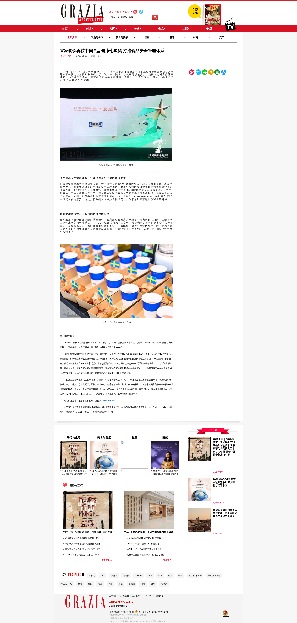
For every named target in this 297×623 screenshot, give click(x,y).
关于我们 (113, 596)
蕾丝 (180, 575)
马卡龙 (92, 575)
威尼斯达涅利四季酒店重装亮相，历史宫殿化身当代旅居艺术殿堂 (84, 538)
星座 (147, 37)
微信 (204, 73)
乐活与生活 (97, 37)
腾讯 (198, 73)
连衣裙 (132, 584)
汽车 (221, 37)
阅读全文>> (218, 472)
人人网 (224, 73)
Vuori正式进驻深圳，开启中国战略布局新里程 (149, 532)
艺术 (160, 575)
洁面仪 (126, 575)
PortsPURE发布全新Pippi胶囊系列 (143, 544)
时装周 (164, 584)
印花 (170, 575)
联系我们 (124, 596)
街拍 (90, 584)
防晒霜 (114, 575)
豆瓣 (217, 73)
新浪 (192, 73)
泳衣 (150, 575)
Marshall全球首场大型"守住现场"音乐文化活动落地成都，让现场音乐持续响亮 (146, 538)
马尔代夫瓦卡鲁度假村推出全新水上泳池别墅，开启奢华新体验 (84, 544)
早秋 (120, 584)
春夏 (100, 584)
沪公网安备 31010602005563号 (153, 612)
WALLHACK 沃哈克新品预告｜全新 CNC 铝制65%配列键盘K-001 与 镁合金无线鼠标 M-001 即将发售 (146, 549)
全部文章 (72, 37)
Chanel (138, 575)
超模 (80, 584)
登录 (111, 12)
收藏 (127, 12)
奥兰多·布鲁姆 (195, 575)
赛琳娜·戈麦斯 (214, 575)
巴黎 (153, 584)
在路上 (196, 37)
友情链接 (159, 596)
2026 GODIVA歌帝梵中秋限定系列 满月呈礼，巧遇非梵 (105, 472)
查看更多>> (107, 560)
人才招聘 (136, 596)
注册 (119, 12)
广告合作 (148, 596)
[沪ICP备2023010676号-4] (121, 612)
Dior (103, 575)
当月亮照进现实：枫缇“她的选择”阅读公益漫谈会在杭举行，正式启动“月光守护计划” (165, 473)
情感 (171, 37)
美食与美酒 (122, 37)
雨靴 (143, 584)
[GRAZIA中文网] (82, 14)
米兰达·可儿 (66, 584)
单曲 (110, 584)
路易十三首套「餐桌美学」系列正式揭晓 (145, 555)
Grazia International (118, 606)
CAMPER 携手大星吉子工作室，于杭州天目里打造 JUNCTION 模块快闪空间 (84, 555)
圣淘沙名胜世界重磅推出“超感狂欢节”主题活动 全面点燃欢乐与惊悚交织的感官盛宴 (84, 549)
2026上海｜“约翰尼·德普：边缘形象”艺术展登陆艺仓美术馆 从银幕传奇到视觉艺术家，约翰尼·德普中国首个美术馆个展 (74, 473)
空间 (211, 73)
